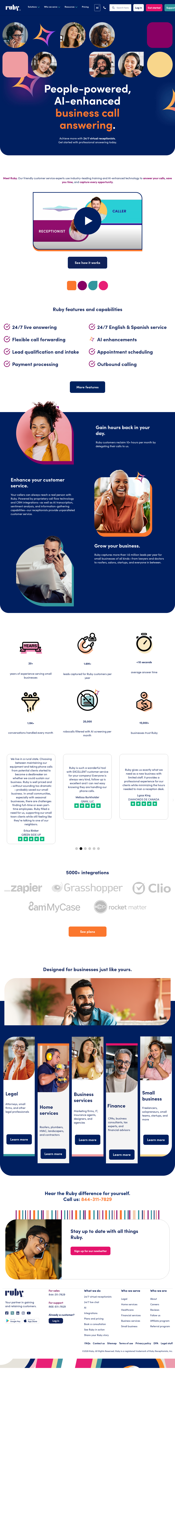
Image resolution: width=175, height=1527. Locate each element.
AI (85, 1307)
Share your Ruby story (96, 1335)
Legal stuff (167, 1343)
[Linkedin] (18, 1313)
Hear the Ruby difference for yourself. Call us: (87, 1196)
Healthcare (127, 1309)
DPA (156, 1343)
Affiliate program (160, 1320)
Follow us (155, 1315)
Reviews (154, 1309)
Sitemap (112, 1343)
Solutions (32, 6)
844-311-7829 (57, 1294)
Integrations (90, 1313)
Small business (129, 1326)
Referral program (160, 1326)
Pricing (85, 6)
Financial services (131, 1315)
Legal (124, 1298)
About (153, 1298)
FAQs (87, 1343)
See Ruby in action (94, 1329)
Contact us (99, 1343)
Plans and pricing (93, 1318)
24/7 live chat (91, 1302)
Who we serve (50, 6)
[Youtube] (28, 1313)
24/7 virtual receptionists (98, 1296)
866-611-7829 (57, 1306)
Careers (154, 1304)
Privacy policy (143, 1343)
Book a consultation (95, 1324)
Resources (70, 6)
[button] (1, 800)
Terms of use (126, 1343)
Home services (129, 1304)
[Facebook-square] (7, 1313)
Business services (130, 1320)
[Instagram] (23, 1313)
